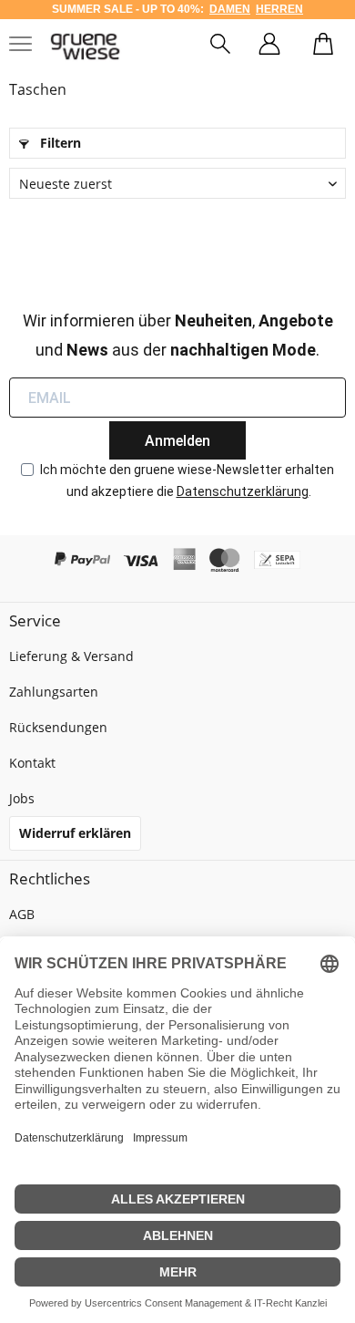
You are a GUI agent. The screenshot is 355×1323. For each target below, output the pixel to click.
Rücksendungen (58, 727)
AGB (22, 914)
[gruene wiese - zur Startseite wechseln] (85, 46)
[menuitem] (220, 46)
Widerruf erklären (75, 833)
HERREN (279, 9)
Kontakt (32, 762)
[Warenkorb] (323, 46)
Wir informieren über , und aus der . (178, 335)
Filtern (58, 142)
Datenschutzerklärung (243, 491)
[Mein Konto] (269, 46)
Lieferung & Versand (71, 656)
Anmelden (177, 441)
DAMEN (229, 9)
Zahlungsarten (53, 691)
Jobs (22, 798)
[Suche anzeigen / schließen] (220, 46)
